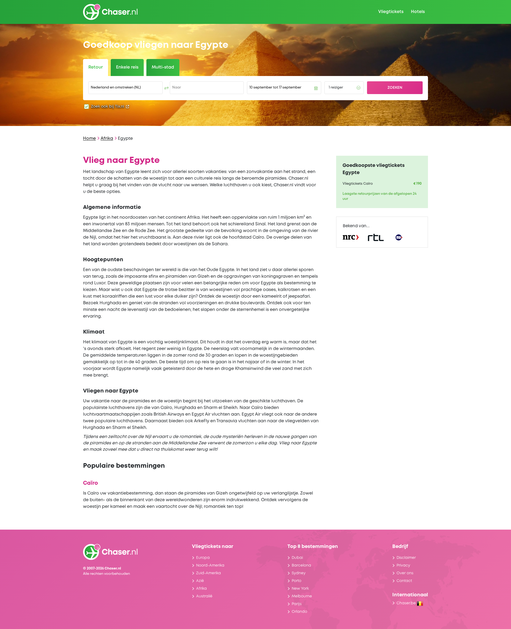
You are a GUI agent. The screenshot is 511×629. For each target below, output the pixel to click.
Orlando (299, 611)
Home (89, 139)
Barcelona (301, 565)
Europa (203, 557)
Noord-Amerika (210, 565)
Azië (200, 580)
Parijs (297, 604)
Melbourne (302, 596)
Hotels (418, 12)
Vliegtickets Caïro (358, 183)
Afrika (107, 139)
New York (300, 588)
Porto (296, 580)
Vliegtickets (390, 12)
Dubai (297, 557)
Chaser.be (407, 603)
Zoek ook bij (107, 106)
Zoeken (395, 87)
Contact (404, 580)
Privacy (403, 565)
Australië (204, 596)
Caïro (90, 483)
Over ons (405, 573)
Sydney (299, 573)
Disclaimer (406, 557)
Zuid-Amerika (208, 573)
